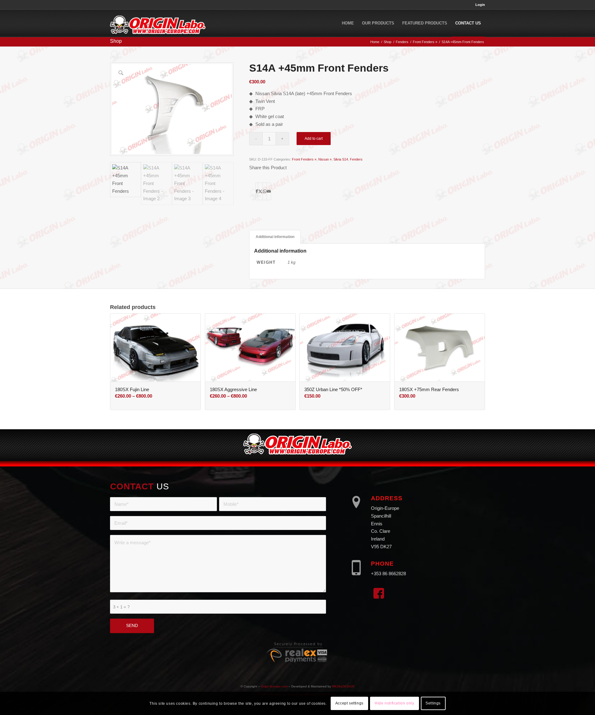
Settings (433, 703)
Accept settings (349, 703)
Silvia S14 (340, 159)
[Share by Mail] (269, 191)
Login (480, 5)
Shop (116, 41)
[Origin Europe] (157, 23)
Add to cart (314, 138)
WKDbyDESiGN (343, 686)
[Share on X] (260, 191)
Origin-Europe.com (274, 686)
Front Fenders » (304, 159)
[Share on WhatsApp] (265, 191)
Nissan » (325, 159)
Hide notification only (394, 703)
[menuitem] (478, 4)
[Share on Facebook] (257, 191)
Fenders (356, 159)
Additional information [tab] (275, 237)
